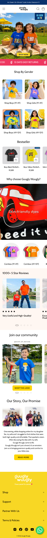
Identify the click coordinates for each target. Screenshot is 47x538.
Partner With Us (11, 511)
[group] (23, 2)
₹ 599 (11, 170)
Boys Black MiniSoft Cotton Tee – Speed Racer (11, 167)
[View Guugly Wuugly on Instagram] (15, 529)
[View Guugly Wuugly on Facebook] (21, 529)
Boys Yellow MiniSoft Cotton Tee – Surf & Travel (31, 167)
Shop (5, 492)
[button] (37, 9)
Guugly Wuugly (26, 536)
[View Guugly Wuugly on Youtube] (32, 529)
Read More (23, 457)
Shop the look (22, 388)
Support (7, 501)
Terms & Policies (11, 520)
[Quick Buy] (16, 160)
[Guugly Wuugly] (23, 9)
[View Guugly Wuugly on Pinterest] (26, 529)
